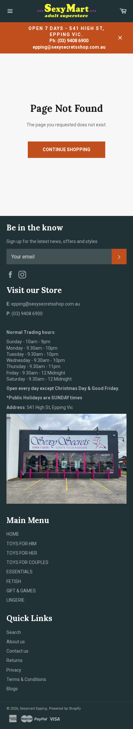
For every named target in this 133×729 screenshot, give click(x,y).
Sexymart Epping (33, 708)
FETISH (13, 581)
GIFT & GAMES (21, 590)
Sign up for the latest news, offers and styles (51, 241)
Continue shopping (66, 149)
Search (13, 632)
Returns (14, 660)
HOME (12, 534)
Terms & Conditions (26, 679)
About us (15, 641)
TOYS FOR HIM (21, 543)
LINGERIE (15, 600)
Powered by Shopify (65, 708)
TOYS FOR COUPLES (27, 562)
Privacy (13, 670)
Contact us (17, 651)
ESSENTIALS (19, 571)
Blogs (12, 688)
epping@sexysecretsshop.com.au (69, 47)
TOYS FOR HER (21, 553)
